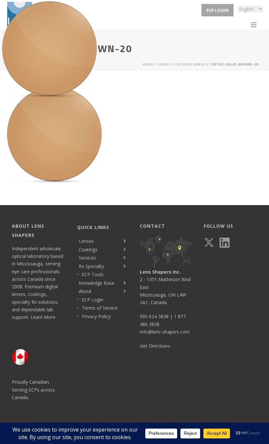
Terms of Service (100, 308)
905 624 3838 (154, 316)
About (85, 291)
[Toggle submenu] (124, 241)
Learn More (43, 317)
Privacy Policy (96, 316)
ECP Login (92, 300)
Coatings (88, 249)
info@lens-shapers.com (165, 332)
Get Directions (155, 346)
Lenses (86, 241)
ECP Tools (93, 274)
